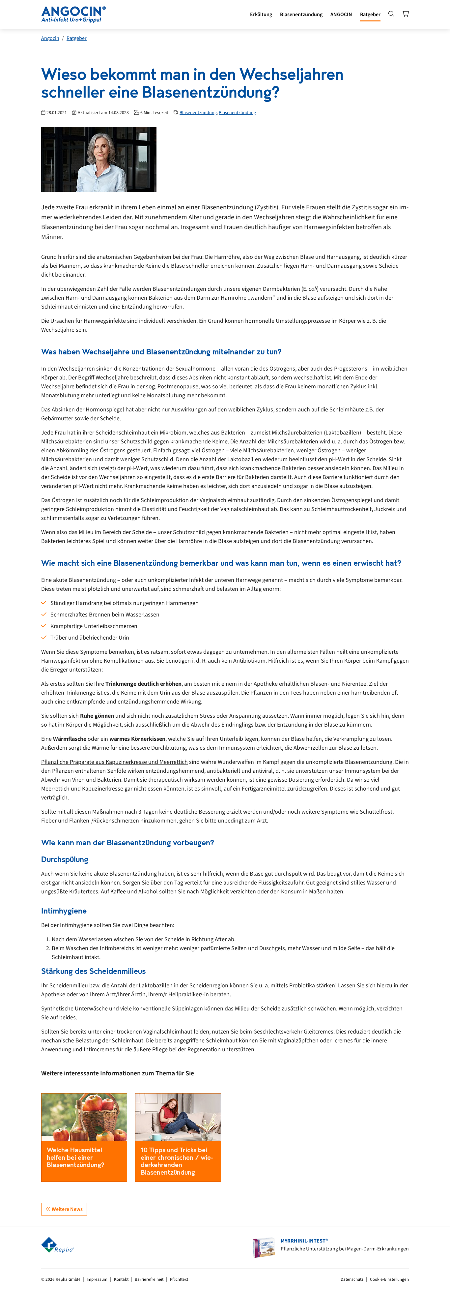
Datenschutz (352, 1279)
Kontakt (121, 1279)
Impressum (97, 1279)
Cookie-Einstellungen (389, 1279)
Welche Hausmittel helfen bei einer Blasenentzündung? (75, 1157)
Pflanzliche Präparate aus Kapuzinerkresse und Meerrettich (114, 762)
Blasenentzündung (198, 112)
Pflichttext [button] (179, 1279)
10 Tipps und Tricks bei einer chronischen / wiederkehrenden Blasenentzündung (177, 1161)
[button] (261, 14)
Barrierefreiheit (149, 1279)
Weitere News (67, 1209)
